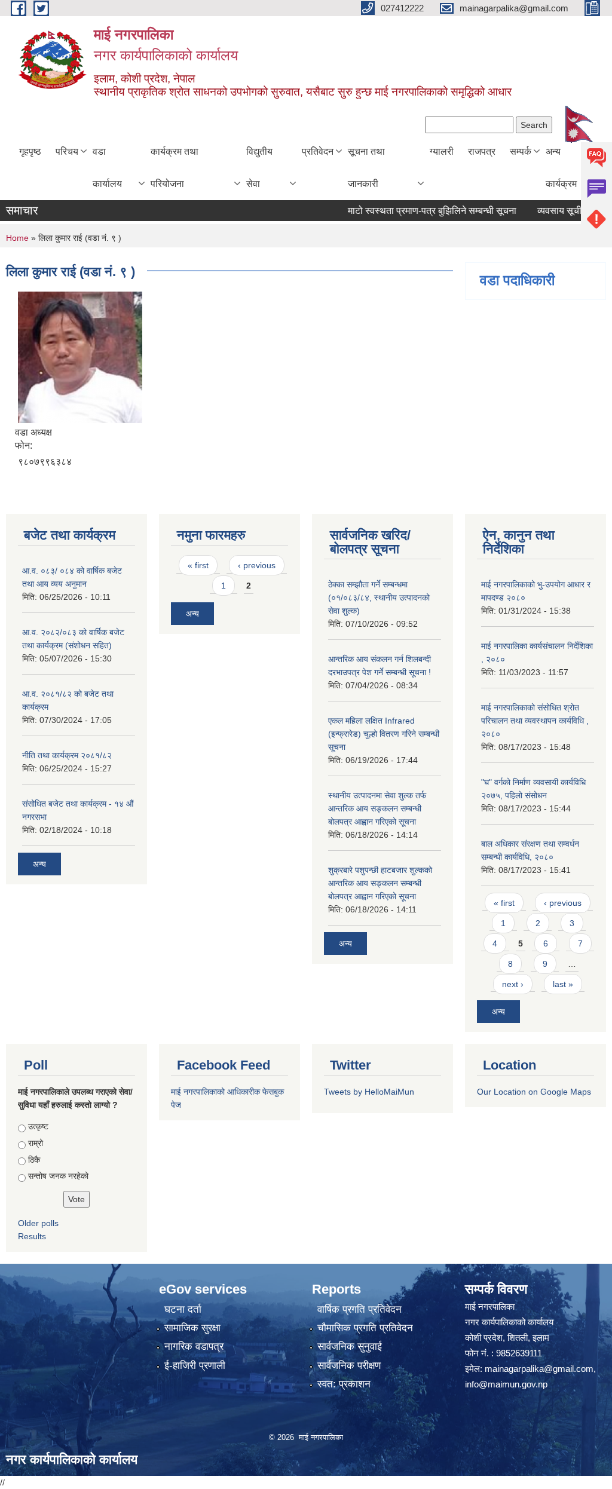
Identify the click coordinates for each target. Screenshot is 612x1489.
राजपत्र (481, 151)
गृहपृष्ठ (30, 151)
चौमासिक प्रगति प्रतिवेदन (365, 1328)
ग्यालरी (442, 151)
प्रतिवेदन (317, 151)
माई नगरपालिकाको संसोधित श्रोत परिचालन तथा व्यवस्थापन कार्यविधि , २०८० (535, 721)
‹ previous (257, 565)
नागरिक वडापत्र (194, 1346)
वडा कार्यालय (107, 167)
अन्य (39, 864)
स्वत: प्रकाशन (344, 1384)
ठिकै (34, 1160)
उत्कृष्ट (38, 1126)
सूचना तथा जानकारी (366, 167)
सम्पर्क (520, 151)
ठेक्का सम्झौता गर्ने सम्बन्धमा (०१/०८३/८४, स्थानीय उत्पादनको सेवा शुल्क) (379, 597)
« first (198, 565)
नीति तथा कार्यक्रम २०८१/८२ (67, 755)
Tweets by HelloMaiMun (369, 1091)
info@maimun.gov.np (506, 1384)
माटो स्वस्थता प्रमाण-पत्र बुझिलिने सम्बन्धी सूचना (415, 211)
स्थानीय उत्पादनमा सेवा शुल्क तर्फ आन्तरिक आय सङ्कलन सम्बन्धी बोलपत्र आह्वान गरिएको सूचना (377, 808)
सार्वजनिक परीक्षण (349, 1365)
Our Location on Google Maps (534, 1091)
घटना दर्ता (182, 1309)
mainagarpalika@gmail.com (539, 1369)
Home (17, 238)
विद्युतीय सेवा (259, 167)
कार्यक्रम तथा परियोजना (174, 167)
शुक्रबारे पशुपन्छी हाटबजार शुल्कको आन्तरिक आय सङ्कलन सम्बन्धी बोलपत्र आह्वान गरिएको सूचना (380, 883)
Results (32, 1236)
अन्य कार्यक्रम (561, 167)
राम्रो (35, 1143)
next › (513, 984)
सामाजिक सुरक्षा (192, 1328)
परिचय (67, 151)
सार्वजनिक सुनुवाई (349, 1346)
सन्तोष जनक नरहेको (58, 1176)
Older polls (38, 1223)
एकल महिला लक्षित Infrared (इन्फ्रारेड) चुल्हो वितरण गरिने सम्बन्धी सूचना (383, 734)
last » (563, 984)
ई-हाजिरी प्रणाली (194, 1365)
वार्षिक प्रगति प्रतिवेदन (359, 1309)
